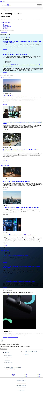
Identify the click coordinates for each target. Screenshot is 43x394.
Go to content (2, 1)
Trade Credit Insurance (8, 355)
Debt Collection (7, 360)
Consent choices (21, 390)
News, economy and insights (31, 351)
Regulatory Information (21, 385)
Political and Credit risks (8, 362)
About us (26, 354)
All (3, 24)
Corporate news (5, 25)
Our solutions (5, 28)
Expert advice (5, 27)
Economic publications (7, 26)
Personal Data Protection (21, 380)
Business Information (8, 357)
